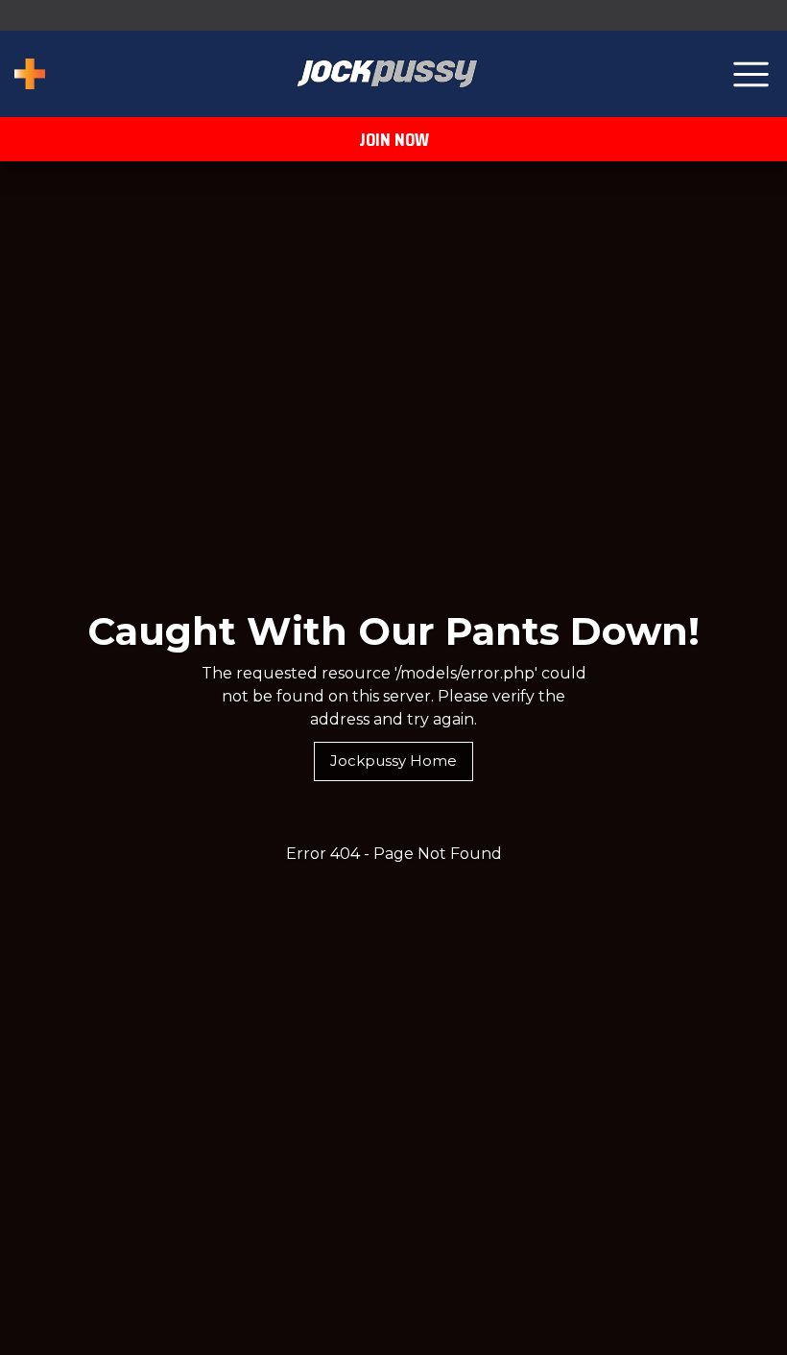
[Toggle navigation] (751, 74)
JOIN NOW (394, 139)
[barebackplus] (29, 74)
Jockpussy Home (393, 760)
